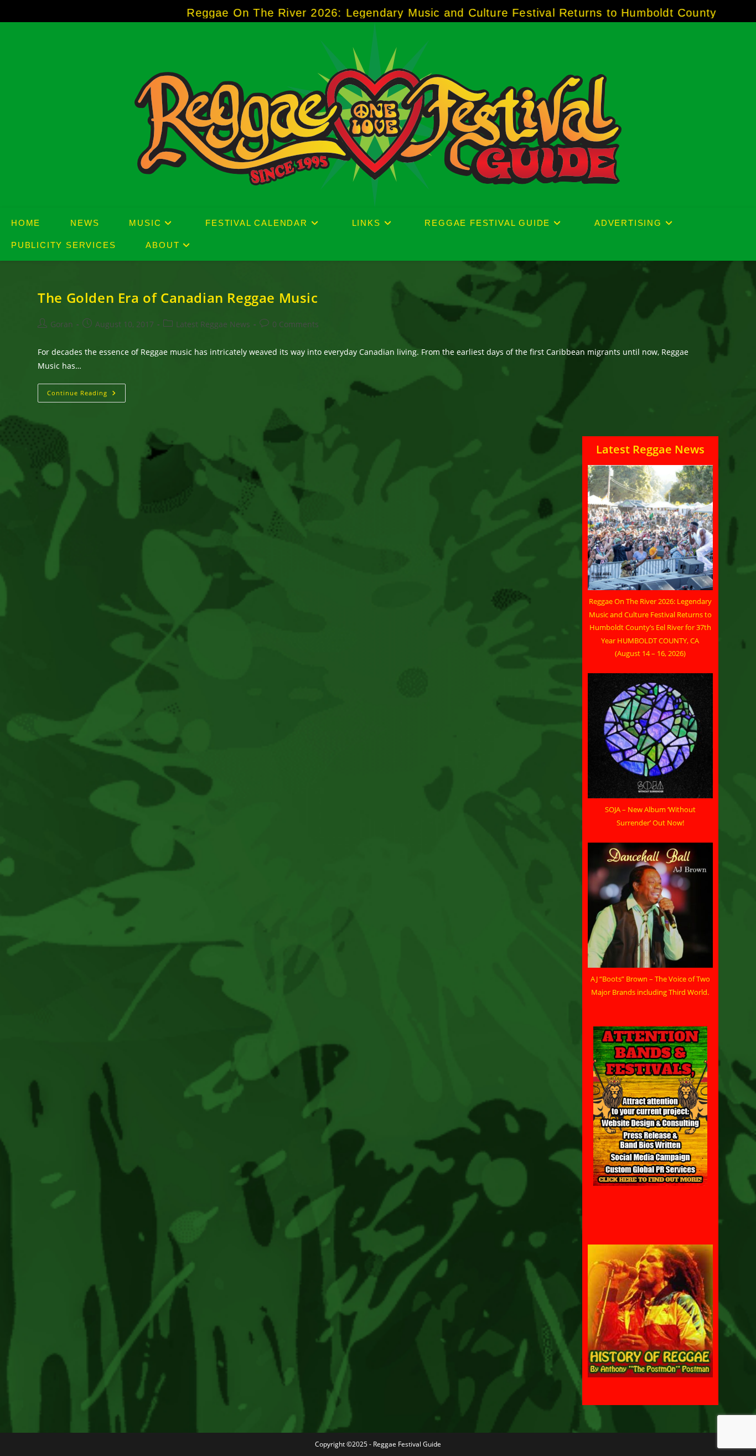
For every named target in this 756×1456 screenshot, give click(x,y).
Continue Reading (86, 395)
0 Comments (295, 324)
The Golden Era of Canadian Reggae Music (178, 297)
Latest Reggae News (213, 324)
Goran (61, 324)
